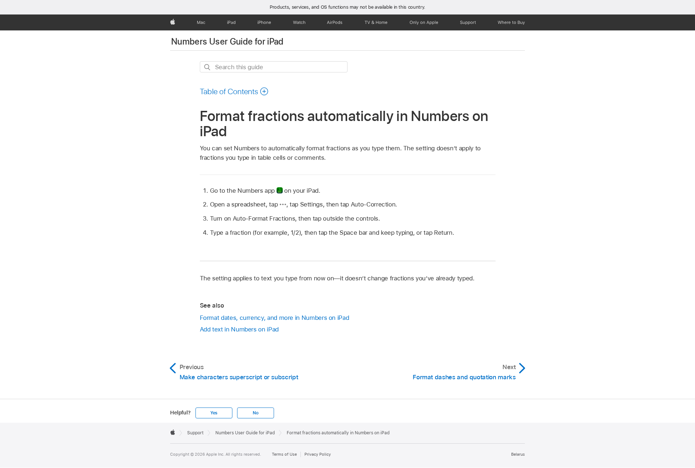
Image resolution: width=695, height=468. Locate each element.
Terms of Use (284, 454)
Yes (214, 412)
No (255, 412)
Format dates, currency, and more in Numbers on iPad (274, 317)
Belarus (518, 454)
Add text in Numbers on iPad (239, 329)
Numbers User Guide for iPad (227, 41)
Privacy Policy (317, 454)
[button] (234, 91)
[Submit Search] (207, 67)
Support (195, 432)
